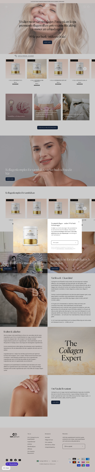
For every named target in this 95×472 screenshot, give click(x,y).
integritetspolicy (61, 248)
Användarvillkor (69, 248)
